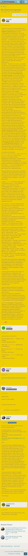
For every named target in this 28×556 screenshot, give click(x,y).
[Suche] (18, 2)
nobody (7, 532)
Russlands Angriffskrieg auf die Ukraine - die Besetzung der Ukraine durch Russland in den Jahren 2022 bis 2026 (16, 529)
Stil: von (14, 553)
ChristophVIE (8, 537)
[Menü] (26, 2)
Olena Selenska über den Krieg (13, 536)
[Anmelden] (22, 2)
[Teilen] (25, 14)
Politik (6, 534)
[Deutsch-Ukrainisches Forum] (7, 2)
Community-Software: (14, 551)
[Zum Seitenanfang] (25, 553)
